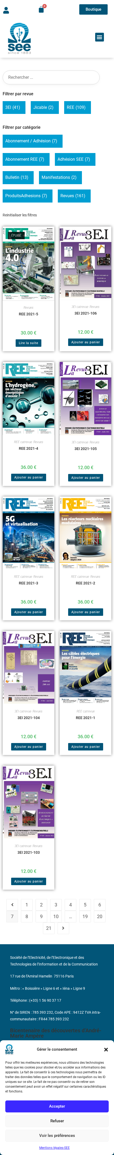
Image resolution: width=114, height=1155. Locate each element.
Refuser (57, 1121)
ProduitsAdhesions (26, 195)
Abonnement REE (24, 159)
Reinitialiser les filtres (20, 215)
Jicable (43, 107)
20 (99, 916)
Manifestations (59, 177)
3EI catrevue (80, 307)
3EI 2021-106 (85, 313)
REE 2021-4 (28, 448)
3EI (12, 107)
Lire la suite (28, 343)
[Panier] (41, 9)
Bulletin (16, 177)
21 (48, 928)
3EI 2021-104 (28, 718)
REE (76, 107)
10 (56, 916)
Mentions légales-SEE (54, 1148)
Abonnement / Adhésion (31, 140)
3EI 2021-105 (85, 449)
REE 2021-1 (85, 718)
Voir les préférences (57, 1135)
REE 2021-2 (85, 583)
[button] (106, 1049)
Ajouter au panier (85, 342)
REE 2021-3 (28, 583)
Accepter (57, 1106)
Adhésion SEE (74, 159)
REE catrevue (23, 442)
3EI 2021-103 (28, 852)
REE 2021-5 (28, 314)
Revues (72, 195)
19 (85, 916)
